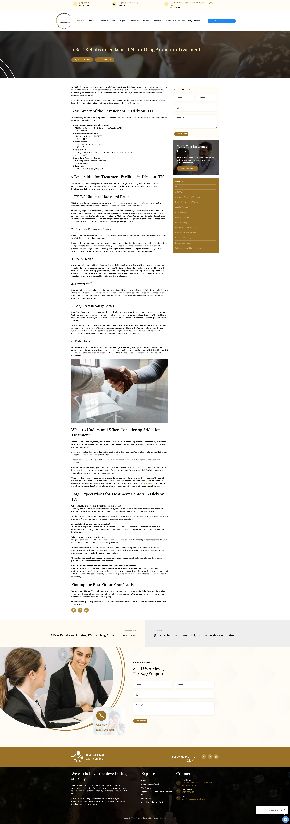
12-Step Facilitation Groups (186, 187)
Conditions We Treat (150, 784)
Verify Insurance (187, 168)
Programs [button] (122, 21)
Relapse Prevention (183, 243)
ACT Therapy (180, 192)
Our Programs (147, 788)
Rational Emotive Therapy (186, 233)
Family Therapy (181, 207)
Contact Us (106, 60)
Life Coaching (181, 223)
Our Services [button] (157, 21)
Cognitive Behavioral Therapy (187, 197)
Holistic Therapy (182, 217)
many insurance (145, 483)
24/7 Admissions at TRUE (152, 802)
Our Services (146, 798)
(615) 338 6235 (84, 3)
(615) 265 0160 (84, 60)
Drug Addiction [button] (194, 21)
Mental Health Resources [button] (175, 21)
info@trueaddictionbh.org (128, 3)
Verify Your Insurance (223, 21)
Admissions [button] (92, 21)
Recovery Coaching (183, 238)
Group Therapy (181, 212)
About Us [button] (80, 21)
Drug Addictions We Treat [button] (139, 21)
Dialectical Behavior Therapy (187, 202)
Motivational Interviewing (186, 228)
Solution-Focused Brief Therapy (188, 248)
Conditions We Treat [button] (107, 21)
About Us (145, 780)
